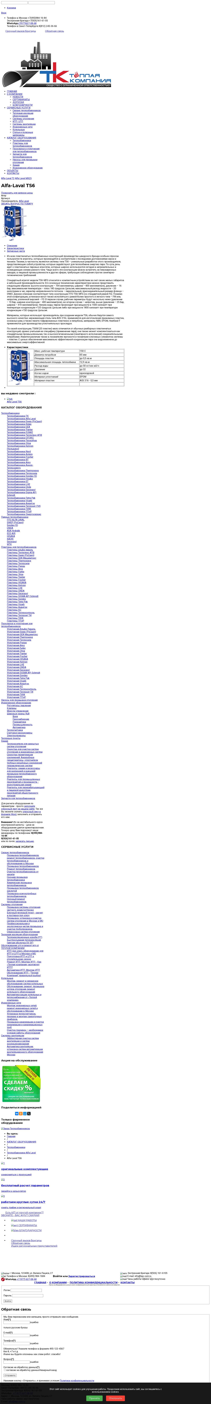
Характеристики (15, 248)
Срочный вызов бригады (20, 31)
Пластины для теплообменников (22, 144)
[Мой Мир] (25, 1113)
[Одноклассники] (21, 1113)
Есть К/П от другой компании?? (22, 1214)
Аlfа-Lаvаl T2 (7, 178)
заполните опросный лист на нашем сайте (18, 807)
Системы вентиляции (24, 124)
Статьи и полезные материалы (23, 133)
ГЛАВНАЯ (12, 91)
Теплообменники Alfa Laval (21, 1152)
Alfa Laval (24, 201)
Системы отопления (23, 118)
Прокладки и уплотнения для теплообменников (26, 150)
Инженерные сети (22, 127)
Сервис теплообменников (27, 110)
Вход (3, 13)
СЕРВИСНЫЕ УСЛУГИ (18, 107)
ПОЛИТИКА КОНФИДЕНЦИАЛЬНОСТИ (94, 1282)
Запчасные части (16, 251)
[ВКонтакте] (17, 1113)
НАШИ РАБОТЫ (27, 1220)
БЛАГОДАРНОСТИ (23, 105)
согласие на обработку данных (22, 1370)
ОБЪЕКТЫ (12, 170)
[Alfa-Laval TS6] (9, 399)
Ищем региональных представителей (34, 1246)
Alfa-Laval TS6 (14, 401)
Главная (11, 1136)
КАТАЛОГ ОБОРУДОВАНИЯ (21, 137)
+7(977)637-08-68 (27, 23)
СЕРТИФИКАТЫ (21, 99)
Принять (94, 1398)
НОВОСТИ (18, 96)
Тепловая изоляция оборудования (23, 114)
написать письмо (25, 841)
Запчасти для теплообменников (22, 155)
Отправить (10, 1375)
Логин (6, 1290)
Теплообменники (22, 140)
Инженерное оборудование (28, 167)
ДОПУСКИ (18, 102)
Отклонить (115, 1398)
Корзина (11, 7)
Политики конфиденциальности (77, 1380)
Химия (16, 165)
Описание (12, 245)
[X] (29, 1113)
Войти (8, 1301)
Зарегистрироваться (81, 1276)
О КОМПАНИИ (14, 94)
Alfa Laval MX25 (23, 178)
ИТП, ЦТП (18, 121)
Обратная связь (54, 31)
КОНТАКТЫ (13, 173)
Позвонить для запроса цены (17, 192)
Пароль (7, 1295)
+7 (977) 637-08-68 (26, 1279)
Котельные (19, 129)
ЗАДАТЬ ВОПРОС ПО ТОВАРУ (17, 203)
